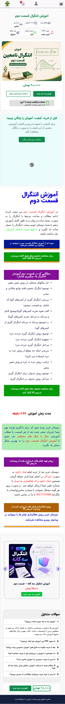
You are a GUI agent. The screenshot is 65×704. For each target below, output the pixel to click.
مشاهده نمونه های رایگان (18, 94)
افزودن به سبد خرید (44, 94)
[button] (61, 4)
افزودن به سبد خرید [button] (31, 594)
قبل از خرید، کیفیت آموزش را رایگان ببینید (32, 118)
